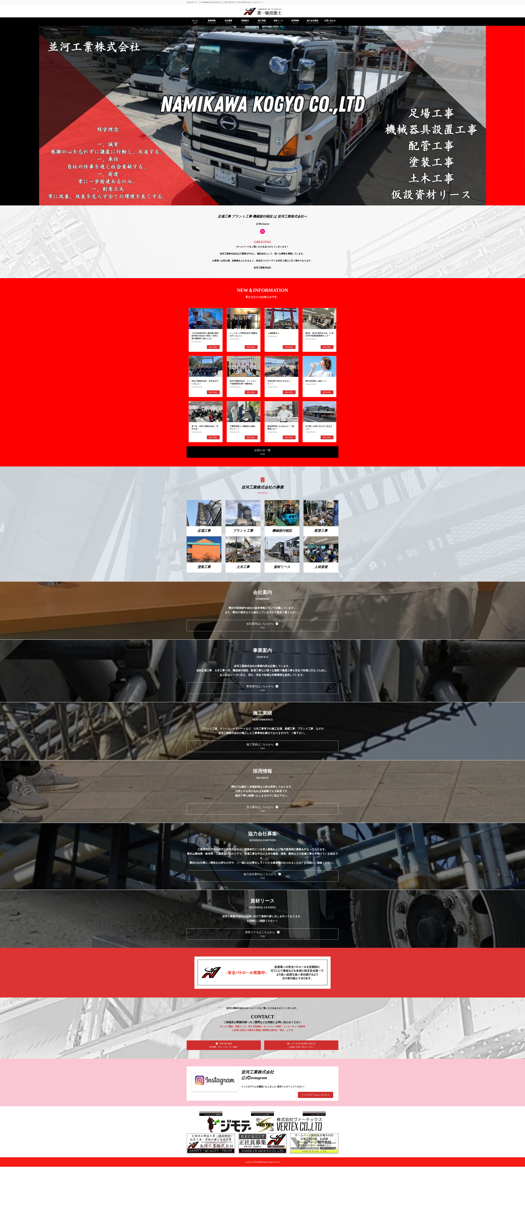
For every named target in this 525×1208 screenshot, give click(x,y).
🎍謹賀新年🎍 (273, 333)
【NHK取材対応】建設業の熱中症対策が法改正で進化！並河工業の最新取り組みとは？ (205, 336)
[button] (262, 452)
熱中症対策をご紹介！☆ (315, 381)
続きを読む (213, 347)
